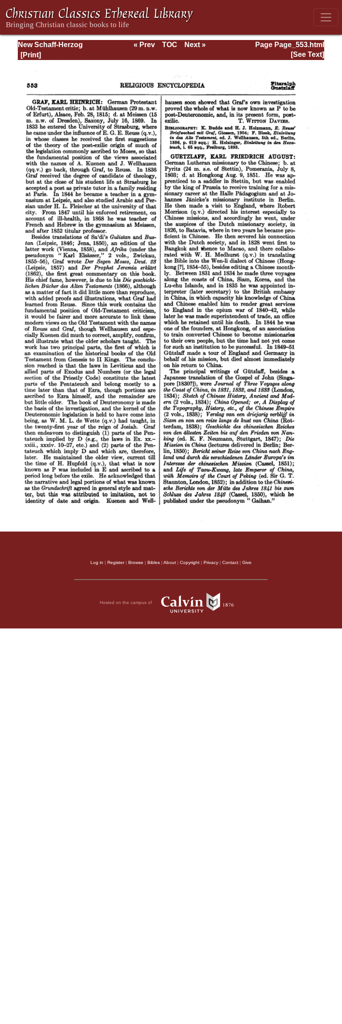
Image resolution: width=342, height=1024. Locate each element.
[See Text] (307, 54)
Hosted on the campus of (126, 602)
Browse (135, 562)
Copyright (190, 562)
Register (115, 562)
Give (247, 562)
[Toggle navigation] (326, 17)
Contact (230, 562)
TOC (169, 44)
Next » (195, 44)
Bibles (153, 562)
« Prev (144, 44)
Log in (96, 562)
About (169, 562)
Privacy (211, 562)
